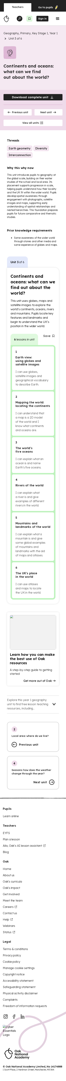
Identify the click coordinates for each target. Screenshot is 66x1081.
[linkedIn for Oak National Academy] (22, 1016)
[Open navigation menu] (57, 18)
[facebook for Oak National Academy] (14, 1016)
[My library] (29, 18)
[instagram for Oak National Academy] (5, 1016)
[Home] (6, 18)
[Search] (19, 18)
